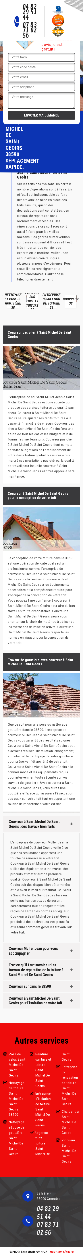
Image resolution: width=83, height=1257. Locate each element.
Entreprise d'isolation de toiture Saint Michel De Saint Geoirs (43, 1109)
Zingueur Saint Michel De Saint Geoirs (69, 1150)
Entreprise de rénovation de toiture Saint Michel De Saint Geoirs (70, 1085)
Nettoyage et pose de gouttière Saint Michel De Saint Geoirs (17, 1138)
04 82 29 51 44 (30, 12)
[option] (13, 301)
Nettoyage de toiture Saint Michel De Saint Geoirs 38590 (17, 1098)
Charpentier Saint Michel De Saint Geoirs (71, 1122)
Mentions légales (61, 1252)
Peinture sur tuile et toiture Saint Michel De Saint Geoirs (43, 1070)
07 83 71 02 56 (30, 30)
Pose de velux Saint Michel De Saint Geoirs (17, 1064)
